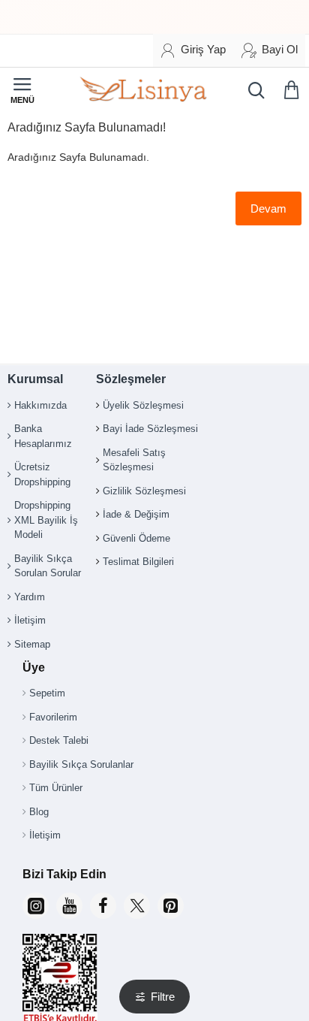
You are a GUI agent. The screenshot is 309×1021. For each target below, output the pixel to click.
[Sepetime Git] (294, 90)
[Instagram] (35, 906)
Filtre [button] (163, 996)
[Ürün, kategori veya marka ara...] (252, 90)
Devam (268, 208)
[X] (137, 906)
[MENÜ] (22, 90)
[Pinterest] (171, 906)
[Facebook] (103, 906)
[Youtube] (69, 906)
